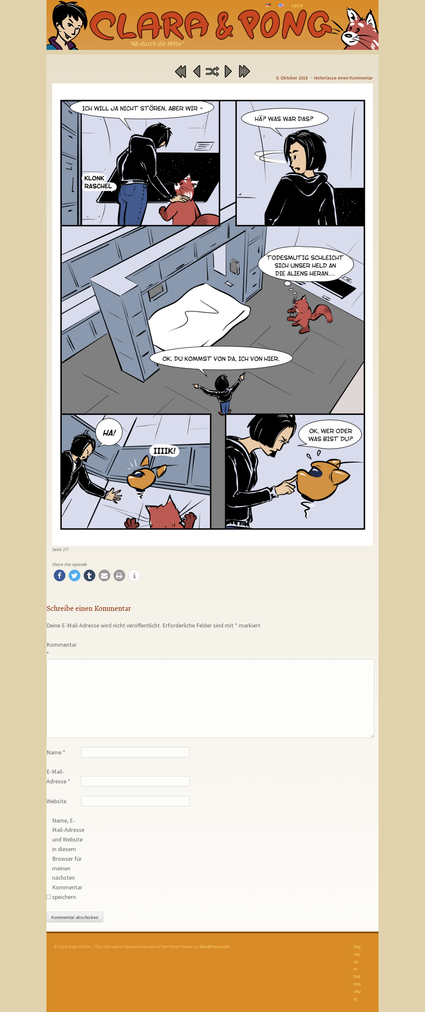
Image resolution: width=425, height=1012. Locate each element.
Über (297, 6)
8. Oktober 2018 (292, 78)
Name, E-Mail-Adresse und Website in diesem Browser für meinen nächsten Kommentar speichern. (68, 859)
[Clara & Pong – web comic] (212, 25)
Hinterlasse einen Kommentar (343, 78)
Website (56, 801)
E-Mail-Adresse (58, 776)
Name (55, 752)
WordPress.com (214, 947)
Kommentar (61, 649)
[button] (59, 575)
